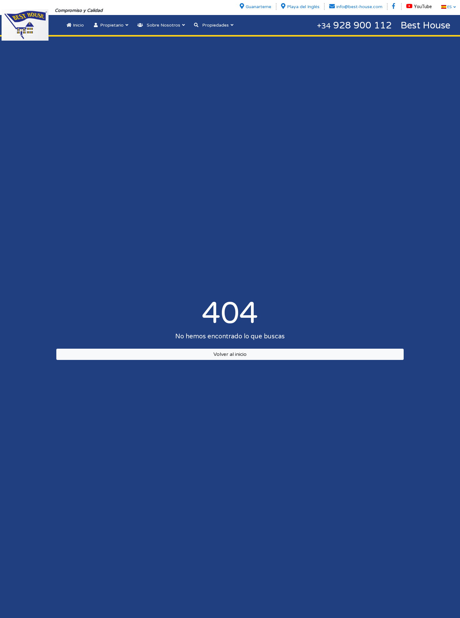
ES (449, 7)
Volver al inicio (230, 354)
